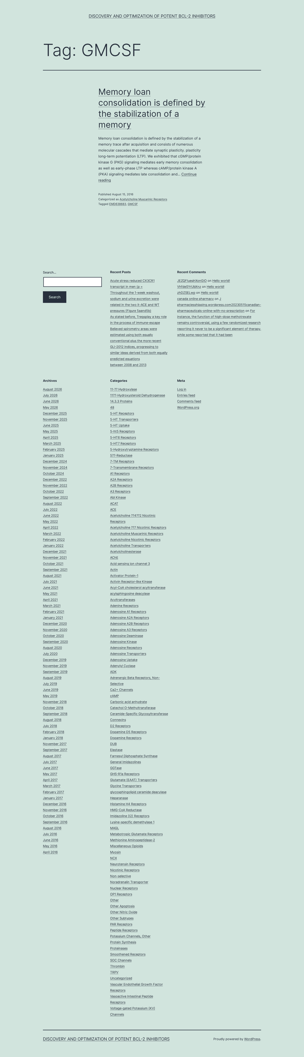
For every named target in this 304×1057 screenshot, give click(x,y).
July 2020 (50, 654)
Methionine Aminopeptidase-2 (132, 840)
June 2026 (51, 401)
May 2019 (50, 696)
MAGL (114, 828)
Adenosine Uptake (123, 660)
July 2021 (50, 581)
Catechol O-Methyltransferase (133, 708)
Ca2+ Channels (121, 690)
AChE (114, 557)
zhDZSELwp (186, 292)
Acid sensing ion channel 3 (130, 564)
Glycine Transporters (125, 786)
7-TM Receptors (122, 461)
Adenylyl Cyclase (122, 666)
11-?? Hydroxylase (123, 389)
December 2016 (54, 804)
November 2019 (55, 666)
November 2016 (55, 810)
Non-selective (120, 876)
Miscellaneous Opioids (126, 846)
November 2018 (55, 702)
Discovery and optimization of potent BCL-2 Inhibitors (152, 16)
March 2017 (51, 786)
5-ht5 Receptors (122, 431)
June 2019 (50, 690)
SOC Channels (121, 960)
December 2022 (55, 479)
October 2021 (53, 564)
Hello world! (221, 280)
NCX (113, 858)
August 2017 (52, 756)
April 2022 (50, 527)
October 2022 (53, 491)
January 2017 (53, 798)
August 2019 (52, 678)
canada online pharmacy (195, 299)
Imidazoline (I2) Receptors (129, 816)
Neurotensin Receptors (127, 864)
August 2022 (52, 503)
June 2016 (50, 840)
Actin (114, 569)
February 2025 (54, 449)
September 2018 (55, 714)
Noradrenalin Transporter (129, 882)
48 (112, 407)
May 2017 (50, 774)
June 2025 (51, 425)
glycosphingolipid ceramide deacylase (138, 792)
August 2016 (52, 828)
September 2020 (55, 642)
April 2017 (50, 780)
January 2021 (53, 617)
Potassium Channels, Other (130, 936)
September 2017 (55, 750)
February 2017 (53, 792)
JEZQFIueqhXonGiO (192, 280)
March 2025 (52, 443)
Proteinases (119, 948)
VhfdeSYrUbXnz (189, 286)
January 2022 (53, 545)
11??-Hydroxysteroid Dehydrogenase (137, 395)
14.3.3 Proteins (121, 401)
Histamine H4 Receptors (128, 804)
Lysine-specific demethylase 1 (132, 822)
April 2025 (50, 437)
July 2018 (50, 726)
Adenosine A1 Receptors (128, 611)
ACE (113, 509)
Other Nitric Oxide (123, 912)
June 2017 (50, 768)
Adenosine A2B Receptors (129, 623)
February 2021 (53, 611)
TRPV (114, 972)
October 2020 (53, 636)
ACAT (114, 503)
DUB (113, 744)
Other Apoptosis (122, 906)
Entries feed (186, 395)
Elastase (116, 750)
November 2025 (55, 419)
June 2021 (50, 587)
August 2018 (52, 720)
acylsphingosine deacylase (130, 593)
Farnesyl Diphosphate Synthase (133, 756)
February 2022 (54, 539)
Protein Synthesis (123, 942)
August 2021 (52, 575)
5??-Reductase (121, 455)
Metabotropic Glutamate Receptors (136, 834)
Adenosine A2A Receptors (129, 617)
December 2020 (55, 623)
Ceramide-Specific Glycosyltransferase (139, 714)
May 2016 (50, 846)
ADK (113, 672)
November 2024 (55, 467)
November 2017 (54, 744)
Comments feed (189, 401)
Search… (49, 272)
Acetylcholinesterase (125, 551)
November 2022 (55, 485)
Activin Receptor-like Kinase (131, 581)
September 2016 (55, 822)
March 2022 (52, 533)
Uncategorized (121, 978)
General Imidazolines (125, 762)
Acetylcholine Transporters (130, 545)
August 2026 (52, 389)
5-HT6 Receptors (123, 437)
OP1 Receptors (121, 894)
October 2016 (53, 816)
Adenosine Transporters (128, 654)
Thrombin (117, 966)
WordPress (252, 1039)
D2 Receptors (120, 726)
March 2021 (52, 606)
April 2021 (50, 600)
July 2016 (50, 834)
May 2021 (50, 593)
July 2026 (50, 395)
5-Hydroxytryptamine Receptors (134, 449)
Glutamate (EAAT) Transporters (133, 780)
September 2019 (55, 672)
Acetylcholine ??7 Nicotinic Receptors (138, 527)
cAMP (114, 696)
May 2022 (50, 521)
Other (114, 900)
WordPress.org (188, 407)
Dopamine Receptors (125, 738)
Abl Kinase (118, 497)
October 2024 (53, 473)
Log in (181, 389)
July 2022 (50, 509)
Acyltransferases (122, 600)
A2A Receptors (121, 479)
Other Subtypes (122, 918)
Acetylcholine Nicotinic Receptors (135, 539)
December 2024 (55, 461)
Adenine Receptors (124, 606)
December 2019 (54, 660)
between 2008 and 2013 (128, 365)
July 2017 (50, 762)
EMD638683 (117, 204)
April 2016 (50, 852)
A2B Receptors (121, 485)
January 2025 (53, 455)
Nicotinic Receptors (125, 870)
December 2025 (55, 413)
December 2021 (54, 551)
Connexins (118, 720)
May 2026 (50, 407)
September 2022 (55, 497)
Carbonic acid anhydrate (128, 702)
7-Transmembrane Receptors (132, 467)
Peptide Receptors (124, 930)
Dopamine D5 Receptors (128, 732)
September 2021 (55, 569)
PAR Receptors (121, 924)
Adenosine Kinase (123, 642)
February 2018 (53, 732)
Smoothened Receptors (127, 954)
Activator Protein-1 (124, 575)
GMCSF (133, 204)
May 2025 (50, 431)
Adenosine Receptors (126, 648)
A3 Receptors (120, 491)
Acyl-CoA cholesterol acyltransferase (137, 587)
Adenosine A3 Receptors (128, 630)
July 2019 (50, 684)
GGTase (116, 768)
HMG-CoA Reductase (126, 810)
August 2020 (52, 648)
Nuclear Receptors (124, 888)
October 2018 (53, 708)
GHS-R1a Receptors (125, 774)
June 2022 (51, 515)
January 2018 (53, 738)
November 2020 (55, 630)
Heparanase (119, 798)
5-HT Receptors (122, 413)
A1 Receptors (120, 473)
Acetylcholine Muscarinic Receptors (143, 199)
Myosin (115, 852)
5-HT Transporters (124, 419)
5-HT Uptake (119, 425)
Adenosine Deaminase (126, 636)
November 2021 (55, 557)
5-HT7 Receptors (123, 443)
